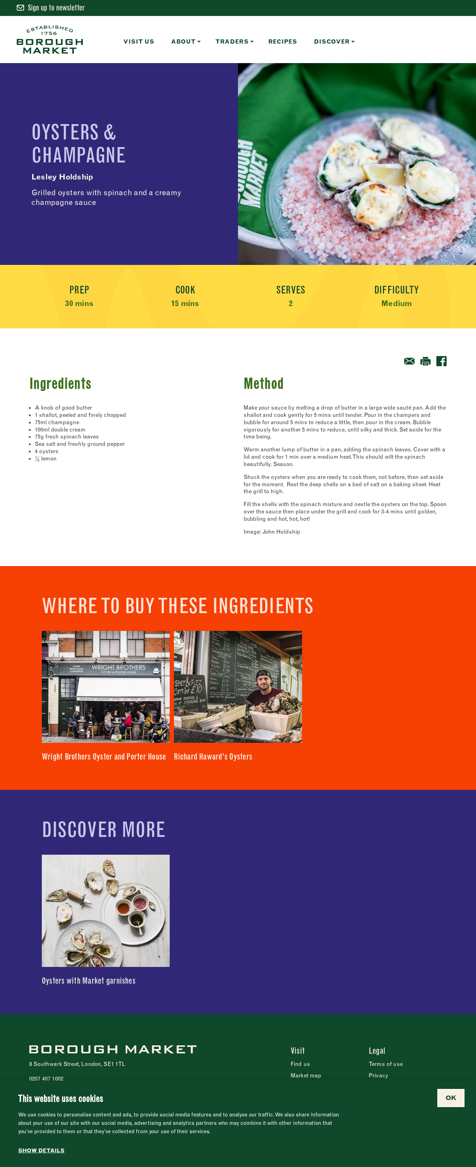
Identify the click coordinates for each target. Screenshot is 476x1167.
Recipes (283, 41)
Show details (41, 1150)
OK (451, 1098)
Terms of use (386, 1063)
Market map (306, 1075)
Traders (232, 41)
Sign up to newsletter (56, 8)
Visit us (138, 41)
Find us (300, 1063)
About (183, 41)
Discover (332, 41)
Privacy (378, 1075)
